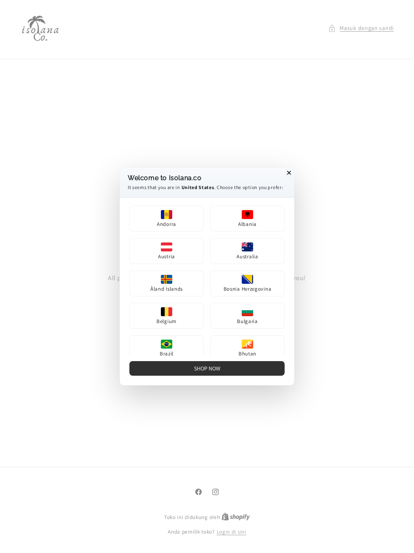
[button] (166, 219)
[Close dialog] (289, 173)
